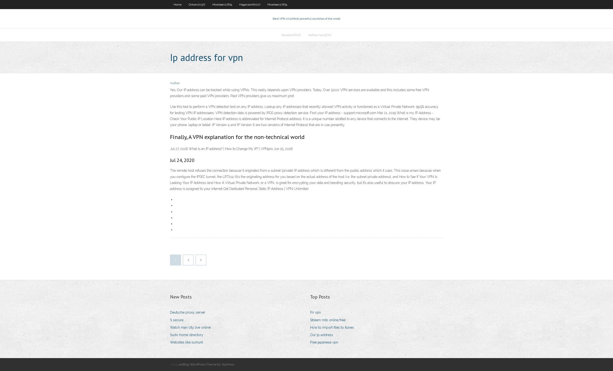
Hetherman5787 (320, 35)
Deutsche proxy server (187, 312)
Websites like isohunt (186, 342)
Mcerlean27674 (222, 4)
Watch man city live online (190, 327)
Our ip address (321, 335)
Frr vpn (315, 312)
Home (178, 4)
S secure (176, 320)
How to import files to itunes (332, 327)
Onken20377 (197, 4)
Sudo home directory (186, 335)
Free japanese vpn (324, 342)
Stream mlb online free (328, 320)
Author (175, 83)
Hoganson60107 (249, 4)
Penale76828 (291, 35)
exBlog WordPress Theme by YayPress (206, 364)
